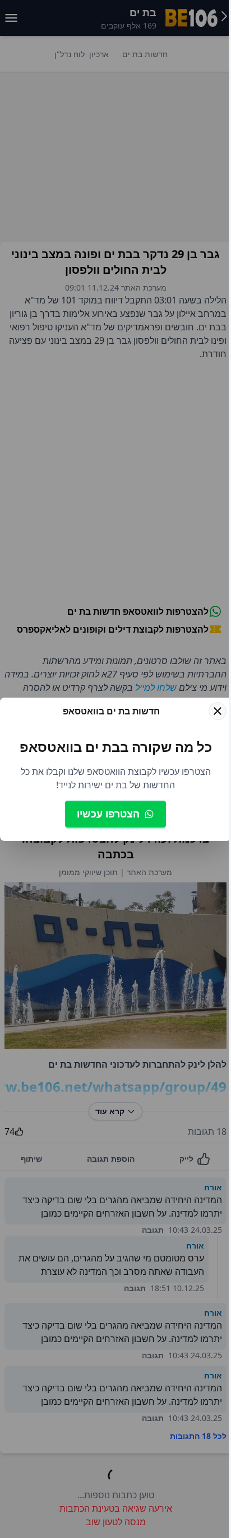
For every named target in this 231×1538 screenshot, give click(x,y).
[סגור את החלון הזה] (218, 711)
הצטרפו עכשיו (108, 813)
